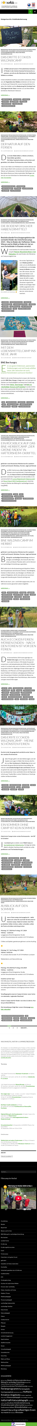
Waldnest (14, 789)
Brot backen (4, 1237)
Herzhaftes (4, 1267)
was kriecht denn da (24, 308)
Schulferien (10, 1403)
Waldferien (5, 190)
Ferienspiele (21, 402)
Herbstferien (16, 1392)
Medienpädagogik (23, 437)
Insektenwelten (5, 1273)
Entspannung (21, 186)
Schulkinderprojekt (7, 1405)
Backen (3, 1224)
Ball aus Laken (4, 1380)
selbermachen (19, 1405)
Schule (3, 1329)
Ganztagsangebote (7, 1392)
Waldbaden (26, 787)
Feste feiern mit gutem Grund (9, 1257)
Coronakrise (12, 1384)
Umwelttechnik (5, 1352)
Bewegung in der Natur (8, 186)
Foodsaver (30, 402)
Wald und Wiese (20, 52)
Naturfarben (5, 534)
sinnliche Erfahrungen (15, 697)
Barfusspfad (17, 99)
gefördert (28, 688)
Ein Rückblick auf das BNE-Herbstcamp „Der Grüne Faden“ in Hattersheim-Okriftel (18, 448)
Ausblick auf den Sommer (14, 907)
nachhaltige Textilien (6, 1306)
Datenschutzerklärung (6, 1420)
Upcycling (30, 535)
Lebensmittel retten (25, 404)
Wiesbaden (19, 1412)
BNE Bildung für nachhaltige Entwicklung (13, 49)
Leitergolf (5, 101)
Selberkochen (6, 406)
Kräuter (23, 1395)
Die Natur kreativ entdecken (9, 1105)
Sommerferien (29, 1405)
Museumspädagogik (7, 438)
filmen (15, 494)
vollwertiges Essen (24, 406)
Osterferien (31, 1400)
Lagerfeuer (26, 99)
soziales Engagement (6, 1336)
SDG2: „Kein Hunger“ (17, 384)
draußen (22, 1384)
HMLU (3, 404)
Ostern (3, 1316)
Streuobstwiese (17, 103)
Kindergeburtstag (6, 1280)
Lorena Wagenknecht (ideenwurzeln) (23, 479)
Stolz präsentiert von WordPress (20, 1420)
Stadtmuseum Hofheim (7, 1407)
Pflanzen (3, 1323)
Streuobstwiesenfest (6, 1125)
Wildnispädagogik (6, 54)
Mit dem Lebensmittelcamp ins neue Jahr (18, 351)
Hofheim (33, 594)
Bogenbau (23, 592)
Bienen (29, 1380)
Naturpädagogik (23, 138)
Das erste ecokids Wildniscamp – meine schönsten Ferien (17, 740)
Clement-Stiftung (5, 1384)
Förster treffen (18, 594)
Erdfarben (31, 592)
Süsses (2, 1346)
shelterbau (23, 101)
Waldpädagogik (15, 190)
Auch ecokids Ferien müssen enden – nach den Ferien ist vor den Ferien (18, 644)
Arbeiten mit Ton (6, 99)
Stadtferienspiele (5, 1342)
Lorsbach (26, 860)
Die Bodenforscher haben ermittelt (16, 227)
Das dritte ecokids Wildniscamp (16, 58)
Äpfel (3, 592)
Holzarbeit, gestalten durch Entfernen (21, 51)
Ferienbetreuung (21, 1386)
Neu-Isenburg (6, 864)
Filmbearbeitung (6, 494)
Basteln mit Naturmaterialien (17, 1380)
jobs (2, 1277)
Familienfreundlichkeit (8, 1386)
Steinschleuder (6, 103)
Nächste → (24, 1028)
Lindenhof (32, 304)
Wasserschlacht (6, 869)
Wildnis (32, 699)
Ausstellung (5, 435)
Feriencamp (28, 302)
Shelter (16, 599)
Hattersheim (5, 690)
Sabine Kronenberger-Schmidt (24, 64)
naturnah (18, 188)
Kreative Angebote (7, 188)
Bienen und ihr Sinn (6, 818)
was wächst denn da (8, 310)
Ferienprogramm (7, 304)
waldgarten (27, 866)
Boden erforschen (13, 592)
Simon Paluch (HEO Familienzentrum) (15, 481)
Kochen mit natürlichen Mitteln (18, 341)
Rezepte (3, 1326)
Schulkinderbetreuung (8, 52)
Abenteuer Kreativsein (22, 1073)
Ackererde (5, 302)
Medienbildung (19, 496)
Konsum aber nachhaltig (7, 1286)
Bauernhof (4, 220)
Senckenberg (25, 694)
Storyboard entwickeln (9, 500)
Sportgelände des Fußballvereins (14, 845)
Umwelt (14, 406)
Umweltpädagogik (21, 139)
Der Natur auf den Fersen (15, 145)
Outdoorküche (5, 222)
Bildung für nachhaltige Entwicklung (12, 1015)
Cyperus (17, 1384)
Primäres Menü (35, 11)
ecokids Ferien (31, 49)
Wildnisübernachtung (8, 105)
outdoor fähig (4, 1403)
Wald (15, 308)
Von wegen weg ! (5, 1094)
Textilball (30, 1407)
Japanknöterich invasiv (20, 304)
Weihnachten (4, 1362)
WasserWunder (20, 1084)
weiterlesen (5, 95)
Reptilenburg (14, 101)
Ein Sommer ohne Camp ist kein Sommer (18, 826)
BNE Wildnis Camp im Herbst (17, 542)
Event (2, 1250)
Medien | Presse (5, 1293)
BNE (3, 402)
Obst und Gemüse (26, 306)
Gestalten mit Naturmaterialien (18, 136)
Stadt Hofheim (5, 1339)
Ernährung (4, 1244)
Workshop (28, 440)
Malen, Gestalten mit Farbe (22, 533)
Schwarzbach (16, 864)
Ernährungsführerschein (8, 1247)
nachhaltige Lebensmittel (19, 343)
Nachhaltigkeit (24, 1397)
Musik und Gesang (7, 862)
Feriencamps (5, 51)
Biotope (4, 688)
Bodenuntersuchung (16, 302)
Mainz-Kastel (4, 1397)
